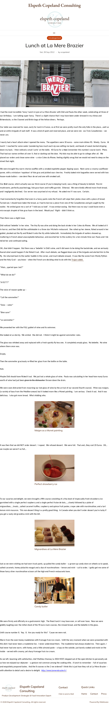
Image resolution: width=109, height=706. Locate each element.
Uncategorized (54, 38)
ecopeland (65, 52)
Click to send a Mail (66, 694)
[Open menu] (54, 33)
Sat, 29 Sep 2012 (47, 52)
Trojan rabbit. (78, 260)
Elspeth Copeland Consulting (54, 5)
